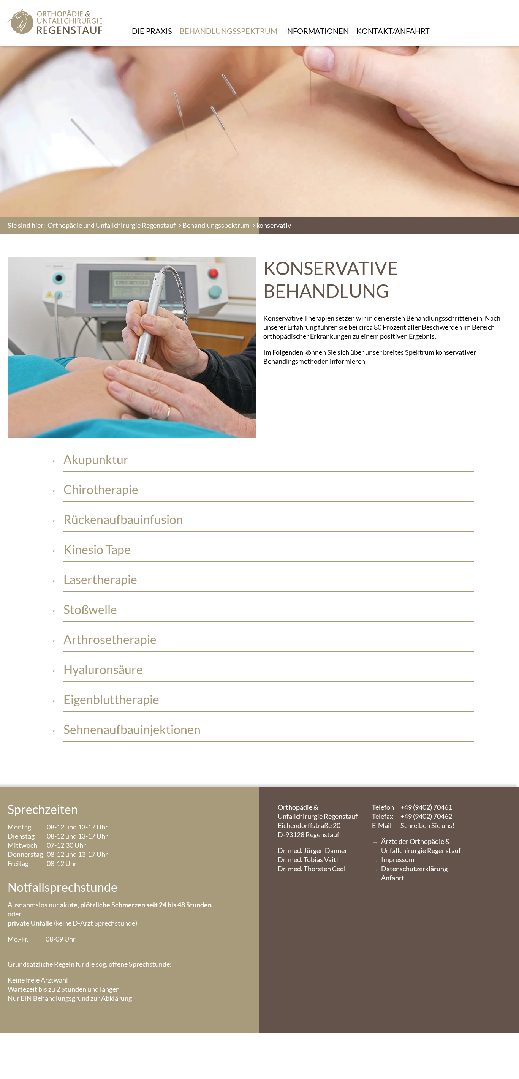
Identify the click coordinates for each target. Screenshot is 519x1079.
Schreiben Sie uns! (413, 825)
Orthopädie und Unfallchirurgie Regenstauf (111, 225)
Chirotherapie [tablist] (100, 489)
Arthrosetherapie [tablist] (110, 639)
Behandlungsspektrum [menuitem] (228, 30)
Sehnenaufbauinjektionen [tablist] (132, 729)
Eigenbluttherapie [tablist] (111, 699)
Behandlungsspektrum (216, 225)
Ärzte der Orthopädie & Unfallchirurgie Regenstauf (421, 846)
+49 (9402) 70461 (412, 807)
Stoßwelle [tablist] (90, 609)
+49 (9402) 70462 (412, 816)
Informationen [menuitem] (317, 30)
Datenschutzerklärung (414, 868)
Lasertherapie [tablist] (100, 579)
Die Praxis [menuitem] (152, 30)
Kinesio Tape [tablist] (97, 549)
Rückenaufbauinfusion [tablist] (123, 519)
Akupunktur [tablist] (95, 459)
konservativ (273, 225)
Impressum (398, 859)
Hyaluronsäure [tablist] (103, 669)
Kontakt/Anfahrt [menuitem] (393, 30)
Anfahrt (392, 878)
